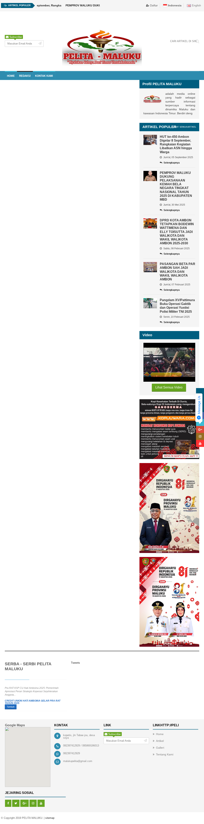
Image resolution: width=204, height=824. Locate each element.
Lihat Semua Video (168, 387)
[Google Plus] (24, 803)
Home (160, 734)
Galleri (160, 747)
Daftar (153, 5)
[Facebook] (8, 803)
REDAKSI (25, 75)
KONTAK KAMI (44, 75)
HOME (11, 75)
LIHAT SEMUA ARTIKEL (184, 127)
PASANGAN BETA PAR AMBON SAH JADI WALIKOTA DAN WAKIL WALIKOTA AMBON (177, 271)
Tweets (75, 662)
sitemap (49, 817)
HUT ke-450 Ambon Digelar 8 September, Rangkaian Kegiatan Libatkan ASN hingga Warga (176, 144)
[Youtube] (41, 803)
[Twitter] (16, 803)
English (196, 5)
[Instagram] (33, 803)
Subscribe (15, 36)
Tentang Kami (164, 754)
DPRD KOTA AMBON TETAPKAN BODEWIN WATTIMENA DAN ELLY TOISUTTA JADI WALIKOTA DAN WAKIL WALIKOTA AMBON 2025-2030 (177, 232)
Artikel (160, 740)
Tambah (11, 707)
